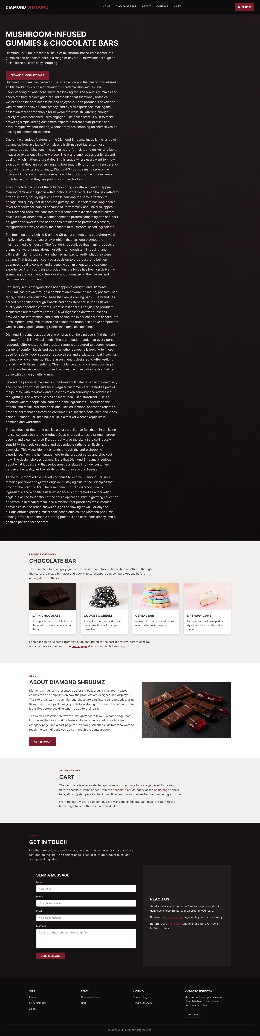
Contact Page (141, 997)
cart (111, 642)
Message (41, 925)
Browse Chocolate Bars (27, 75)
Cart (177, 6)
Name (39, 882)
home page (79, 646)
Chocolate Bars (90, 997)
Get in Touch (42, 741)
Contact (162, 6)
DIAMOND (27, 7)
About (146, 6)
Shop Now (244, 7)
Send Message (50, 956)
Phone (40, 896)
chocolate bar (122, 790)
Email (39, 911)
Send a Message (143, 1002)
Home (106, 6)
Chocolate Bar (126, 6)
